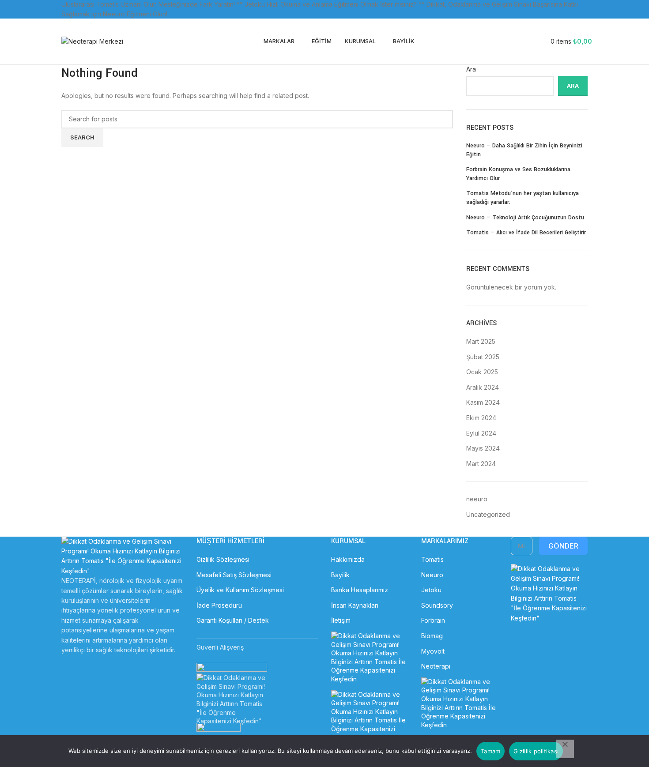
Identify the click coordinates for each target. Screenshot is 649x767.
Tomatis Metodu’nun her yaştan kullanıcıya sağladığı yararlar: (522, 197)
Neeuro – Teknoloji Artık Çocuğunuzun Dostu (525, 218)
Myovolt (433, 651)
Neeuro (432, 575)
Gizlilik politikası (535, 751)
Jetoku (431, 590)
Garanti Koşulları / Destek (232, 620)
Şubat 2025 (482, 357)
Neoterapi (435, 666)
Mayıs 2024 (483, 448)
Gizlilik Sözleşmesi (222, 559)
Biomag (432, 635)
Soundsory (437, 605)
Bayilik (340, 575)
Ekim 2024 (481, 417)
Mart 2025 (480, 341)
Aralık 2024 (482, 387)
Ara (471, 69)
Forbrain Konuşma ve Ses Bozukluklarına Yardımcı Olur (518, 173)
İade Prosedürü (219, 605)
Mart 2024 (481, 463)
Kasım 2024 (483, 402)
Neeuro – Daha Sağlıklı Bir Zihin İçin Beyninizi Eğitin (524, 150)
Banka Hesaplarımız (359, 590)
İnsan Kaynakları (354, 605)
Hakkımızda (348, 559)
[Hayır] (565, 749)
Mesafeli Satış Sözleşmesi (234, 575)
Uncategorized (488, 514)
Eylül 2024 (481, 433)
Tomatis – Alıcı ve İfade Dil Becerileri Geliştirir (526, 233)
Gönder (563, 545)
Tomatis (432, 559)
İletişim (341, 620)
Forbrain (433, 620)
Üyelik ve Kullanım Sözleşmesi (240, 590)
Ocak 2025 (482, 372)
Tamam (490, 751)
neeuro (476, 499)
